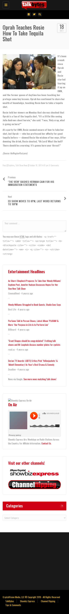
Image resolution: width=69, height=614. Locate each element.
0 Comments (54, 165)
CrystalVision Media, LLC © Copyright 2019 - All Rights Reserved (31, 597)
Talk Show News (21, 165)
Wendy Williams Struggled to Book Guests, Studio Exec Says (34, 304)
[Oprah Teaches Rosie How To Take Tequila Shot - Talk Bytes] (34, 4)
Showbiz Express (27, 601)
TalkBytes (9, 601)
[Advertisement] (34, 560)
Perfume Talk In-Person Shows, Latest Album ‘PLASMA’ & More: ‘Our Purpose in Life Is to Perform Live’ (33, 323)
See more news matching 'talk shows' (40, 379)
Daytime (11, 165)
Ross (4, 165)
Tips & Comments (13, 605)
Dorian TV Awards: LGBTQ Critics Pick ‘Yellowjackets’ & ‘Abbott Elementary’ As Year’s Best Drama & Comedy (33, 362)
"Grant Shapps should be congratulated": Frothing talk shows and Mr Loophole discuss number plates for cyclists (34, 342)
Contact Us (46, 443)
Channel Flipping (48, 601)
